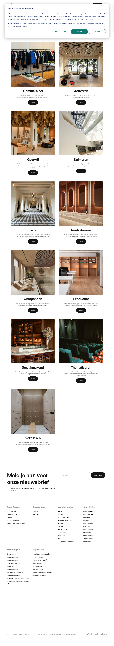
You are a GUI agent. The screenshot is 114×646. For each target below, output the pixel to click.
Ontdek (33, 102)
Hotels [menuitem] (60, 514)
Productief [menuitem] (87, 532)
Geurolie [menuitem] (10, 566)
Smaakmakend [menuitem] (89, 536)
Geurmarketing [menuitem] (12, 560)
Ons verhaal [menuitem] (11, 511)
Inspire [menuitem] (35, 511)
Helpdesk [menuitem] (36, 514)
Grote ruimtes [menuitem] (38, 563)
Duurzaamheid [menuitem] (12, 514)
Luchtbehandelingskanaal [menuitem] (42, 572)
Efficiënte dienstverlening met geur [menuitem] (18, 582)
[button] (97, 634)
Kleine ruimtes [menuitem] (38, 557)
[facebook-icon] (102, 596)
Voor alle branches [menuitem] (65, 507)
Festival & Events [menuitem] (64, 529)
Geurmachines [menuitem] (12, 557)
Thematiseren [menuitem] (88, 539)
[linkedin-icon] (106, 596)
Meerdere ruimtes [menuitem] (39, 566)
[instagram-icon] (99, 596)
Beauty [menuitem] (60, 523)
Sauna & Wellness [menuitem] (64, 520)
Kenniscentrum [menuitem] (39, 507)
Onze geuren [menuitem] (12, 554)
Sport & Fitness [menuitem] (63, 517)
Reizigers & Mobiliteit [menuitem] (66, 542)
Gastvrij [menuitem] (86, 520)
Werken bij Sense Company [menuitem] (17, 523)
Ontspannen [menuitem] (88, 529)
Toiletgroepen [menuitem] (38, 569)
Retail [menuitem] (60, 511)
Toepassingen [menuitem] (38, 550)
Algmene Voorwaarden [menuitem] (57, 634)
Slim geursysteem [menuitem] (13, 563)
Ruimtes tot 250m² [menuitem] (40, 560)
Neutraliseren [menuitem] (88, 511)
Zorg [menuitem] (59, 539)
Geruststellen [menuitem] (88, 523)
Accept (79, 32)
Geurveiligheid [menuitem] (12, 569)
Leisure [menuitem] (60, 526)
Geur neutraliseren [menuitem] (14, 575)
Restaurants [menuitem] (62, 532)
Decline (97, 32)
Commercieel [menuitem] (88, 514)
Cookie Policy (42, 634)
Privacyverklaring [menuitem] (72, 634)
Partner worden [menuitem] (13, 520)
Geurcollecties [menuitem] (89, 507)
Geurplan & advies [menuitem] (39, 575)
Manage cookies (61, 32)
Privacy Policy (88, 19)
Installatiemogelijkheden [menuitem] (42, 554)
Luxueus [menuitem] (86, 526)
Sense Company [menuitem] (13, 507)
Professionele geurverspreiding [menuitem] (18, 578)
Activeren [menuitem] (86, 517)
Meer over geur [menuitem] (13, 550)
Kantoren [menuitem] (61, 536)
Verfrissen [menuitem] (87, 542)
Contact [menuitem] (10, 517)
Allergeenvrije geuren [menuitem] (15, 572)
